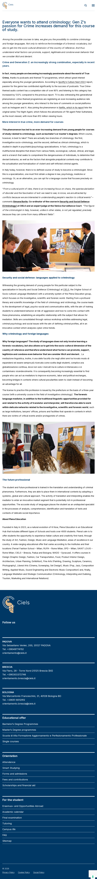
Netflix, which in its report (71, 107)
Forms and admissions (14, 773)
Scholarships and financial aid (18, 785)
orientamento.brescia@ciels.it (18, 678)
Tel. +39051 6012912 (13, 699)
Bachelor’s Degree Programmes (20, 724)
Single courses (10, 741)
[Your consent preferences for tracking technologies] (93, 877)
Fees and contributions (15, 779)
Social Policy (38, 872)
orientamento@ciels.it (14, 653)
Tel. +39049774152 (13, 649)
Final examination (12, 817)
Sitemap (7, 840)
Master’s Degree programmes (19, 729)
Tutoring (7, 823)
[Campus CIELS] (48, 604)
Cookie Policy (24, 872)
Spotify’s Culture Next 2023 (72, 82)
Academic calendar (13, 811)
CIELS (66, 289)
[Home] (7, 5)
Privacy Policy (8, 872)
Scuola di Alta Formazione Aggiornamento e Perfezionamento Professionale (44, 735)
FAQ (4, 835)
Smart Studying (11, 768)
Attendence (8, 762)
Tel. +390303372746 (14, 674)
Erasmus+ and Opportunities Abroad (22, 806)
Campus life (8, 829)
